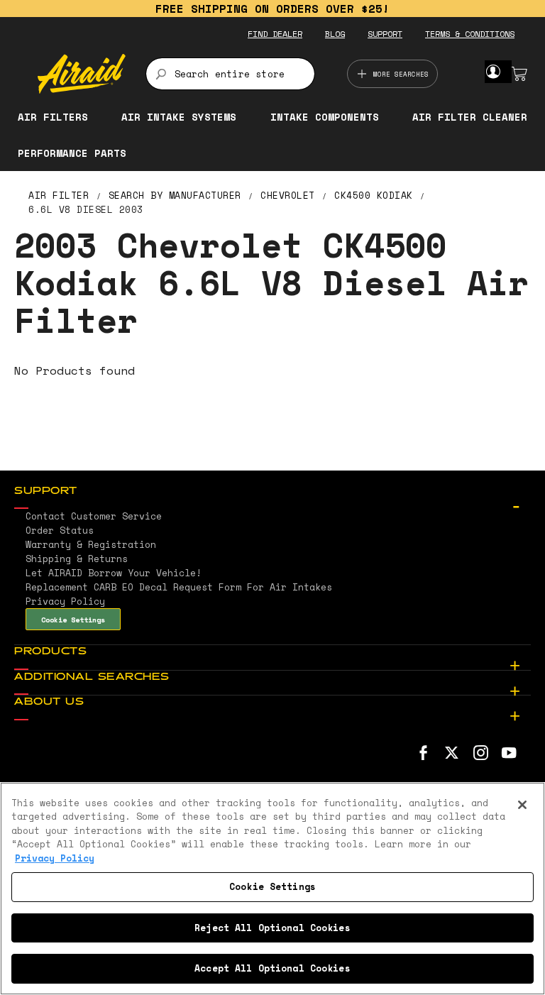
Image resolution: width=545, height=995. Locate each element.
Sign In (493, 71)
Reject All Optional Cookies (272, 927)
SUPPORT (385, 34)
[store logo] (81, 74)
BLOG (335, 34)
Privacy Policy (54, 858)
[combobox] (230, 73)
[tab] (272, 492)
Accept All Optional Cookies (272, 968)
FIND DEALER (275, 34)
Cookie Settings (73, 619)
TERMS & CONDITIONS (469, 34)
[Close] (522, 804)
